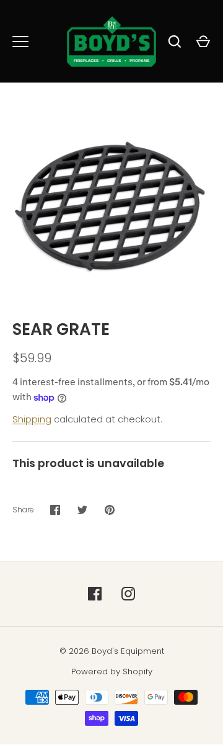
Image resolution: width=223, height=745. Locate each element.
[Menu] (20, 41)
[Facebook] (94, 593)
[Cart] (203, 41)
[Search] (174, 41)
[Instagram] (128, 593)
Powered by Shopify (111, 671)
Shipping (31, 419)
